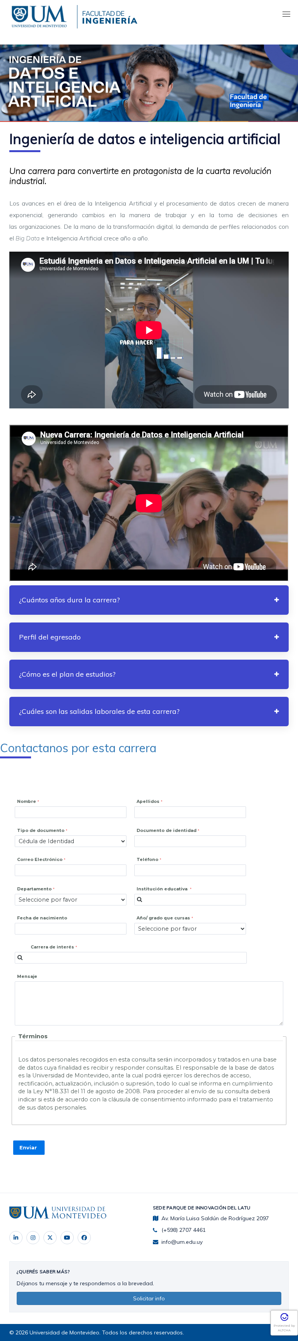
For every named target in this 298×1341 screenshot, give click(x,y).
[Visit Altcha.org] (284, 1320)
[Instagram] (33, 1237)
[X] (50, 1237)
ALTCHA (284, 1330)
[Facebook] (84, 1237)
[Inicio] (41, 15)
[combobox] (190, 899)
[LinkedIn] (16, 1237)
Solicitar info (149, 1298)
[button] (149, 600)
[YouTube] (67, 1237)
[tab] (149, 600)
